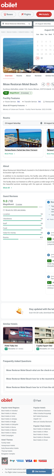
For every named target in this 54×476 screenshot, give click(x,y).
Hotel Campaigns (7, 435)
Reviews (38, 76)
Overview (8, 76)
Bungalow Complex (8, 454)
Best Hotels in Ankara (9, 413)
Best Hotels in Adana (8, 433)
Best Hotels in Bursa (8, 427)
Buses (9, 14)
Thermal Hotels (6, 451)
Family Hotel (5, 443)
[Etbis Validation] (5, 461)
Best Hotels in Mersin (9, 430)
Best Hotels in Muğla (8, 422)
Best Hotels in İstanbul (9, 411)
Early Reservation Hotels (10, 448)
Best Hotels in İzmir (8, 416)
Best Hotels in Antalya (9, 419)
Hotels (45, 14)
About (28, 76)
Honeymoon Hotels (8, 445)
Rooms (19, 76)
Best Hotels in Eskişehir (9, 424)
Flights (27, 14)
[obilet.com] (15, 7)
